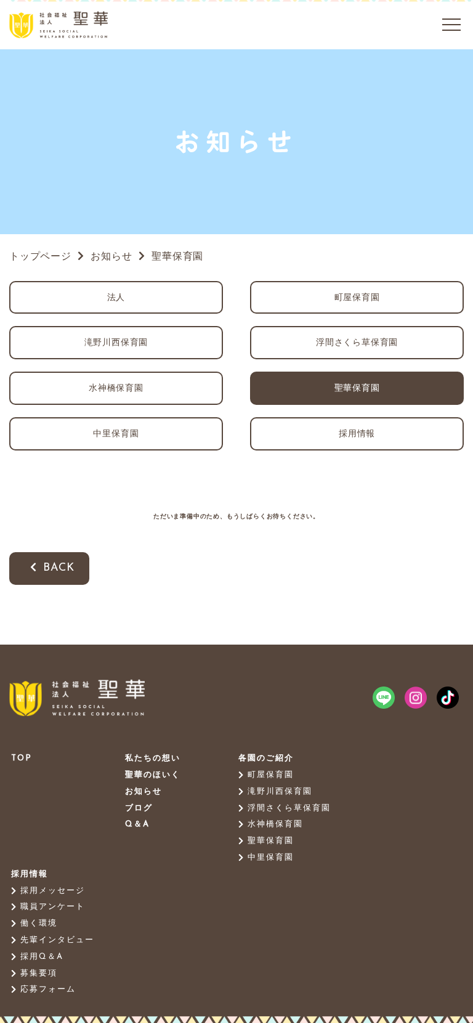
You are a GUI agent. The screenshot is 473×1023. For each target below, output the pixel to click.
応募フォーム (48, 989)
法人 (116, 298)
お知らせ (143, 792)
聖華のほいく (152, 775)
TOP (21, 758)
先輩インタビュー (57, 940)
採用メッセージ (52, 891)
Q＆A (137, 824)
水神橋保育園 (116, 389)
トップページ (40, 257)
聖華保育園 (357, 389)
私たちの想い (152, 758)
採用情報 (357, 434)
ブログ (139, 808)
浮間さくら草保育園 (357, 343)
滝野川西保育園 (116, 343)
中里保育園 (116, 434)
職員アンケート (52, 907)
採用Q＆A (41, 957)
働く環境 (38, 923)
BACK (58, 568)
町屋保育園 (357, 298)
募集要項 (38, 973)
